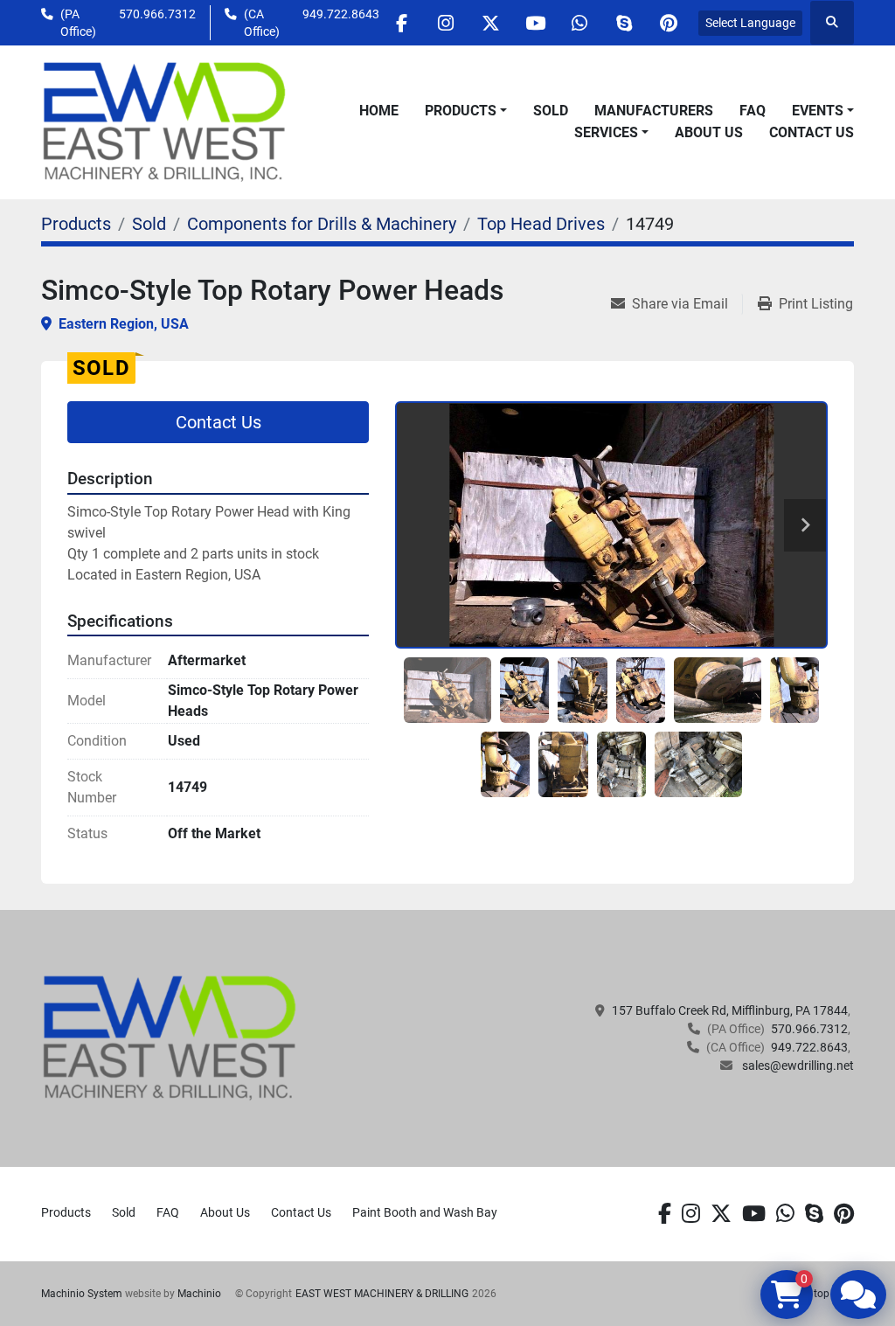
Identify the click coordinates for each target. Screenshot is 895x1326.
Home (379, 110)
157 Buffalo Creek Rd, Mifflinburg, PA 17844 (730, 1010)
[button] (466, 111)
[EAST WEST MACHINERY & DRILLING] (170, 1038)
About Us (709, 132)
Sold (550, 110)
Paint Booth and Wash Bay (424, 1212)
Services (606, 132)
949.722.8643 (340, 14)
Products (460, 110)
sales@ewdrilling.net (796, 1066)
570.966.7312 (157, 14)
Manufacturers (653, 110)
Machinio (199, 1294)
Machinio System (81, 1294)
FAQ (752, 110)
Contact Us (811, 132)
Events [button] (817, 110)
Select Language (750, 23)
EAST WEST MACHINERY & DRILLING (381, 1294)
